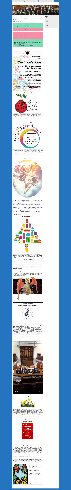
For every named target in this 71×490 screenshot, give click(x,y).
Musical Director (35, 1)
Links (53, 1)
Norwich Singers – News (17, 21)
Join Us (30, 1)
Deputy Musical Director (43, 1)
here (16, 37)
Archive (49, 1)
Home (14, 1)
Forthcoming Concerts (24, 1)
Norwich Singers (16, 3)
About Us (18, 1)
